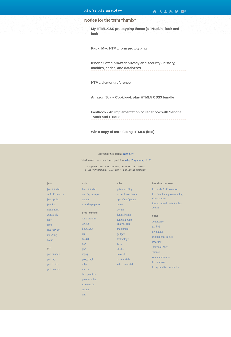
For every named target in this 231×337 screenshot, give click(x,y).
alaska (120, 249)
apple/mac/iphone (126, 199)
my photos (157, 231)
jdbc (49, 219)
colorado (121, 254)
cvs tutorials (123, 259)
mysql (85, 254)
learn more (128, 153)
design (120, 209)
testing (85, 289)
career (120, 204)
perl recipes (53, 264)
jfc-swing (52, 234)
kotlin (50, 240)
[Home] (153, 11)
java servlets (53, 229)
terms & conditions (127, 194)
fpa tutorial (123, 228)
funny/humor (124, 214)
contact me (158, 221)
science (156, 252)
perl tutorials (53, 254)
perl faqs (51, 259)
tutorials (86, 199)
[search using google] (159, 11)
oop (84, 243)
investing (156, 241)
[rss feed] (170, 11)
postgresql (87, 259)
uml (84, 294)
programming (89, 279)
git (83, 233)
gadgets (121, 233)
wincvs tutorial (125, 264)
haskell (85, 238)
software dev (89, 284)
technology (123, 239)
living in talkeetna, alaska (165, 267)
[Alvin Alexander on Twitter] (176, 11)
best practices (89, 274)
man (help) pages (91, 204)
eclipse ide (52, 214)
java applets (53, 199)
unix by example (91, 194)
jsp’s (49, 224)
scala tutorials (89, 218)
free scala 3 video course (165, 189)
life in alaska (158, 262)
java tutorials (54, 189)
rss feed (156, 226)
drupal (85, 223)
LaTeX (119, 244)
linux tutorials (89, 189)
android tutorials (55, 194)
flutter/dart (87, 228)
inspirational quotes (162, 236)
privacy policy (124, 189)
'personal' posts (160, 246)
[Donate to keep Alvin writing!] (182, 11)
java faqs (51, 204)
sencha (85, 269)
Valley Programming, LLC (138, 160)
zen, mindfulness (161, 257)
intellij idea (53, 209)
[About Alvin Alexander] (164, 11)
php (84, 249)
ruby (84, 264)
